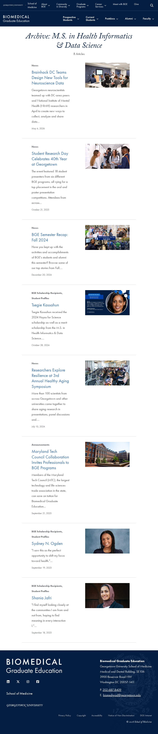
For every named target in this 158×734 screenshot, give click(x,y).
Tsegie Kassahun (45, 305)
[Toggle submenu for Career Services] (105, 5)
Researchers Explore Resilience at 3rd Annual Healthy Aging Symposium (50, 378)
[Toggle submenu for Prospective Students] (78, 18)
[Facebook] (38, 682)
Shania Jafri (42, 598)
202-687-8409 (112, 690)
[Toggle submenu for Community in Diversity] (69, 5)
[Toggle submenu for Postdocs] (117, 18)
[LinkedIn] (8, 682)
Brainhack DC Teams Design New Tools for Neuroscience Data (50, 77)
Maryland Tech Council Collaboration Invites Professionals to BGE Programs (50, 459)
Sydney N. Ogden (47, 543)
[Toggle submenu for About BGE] (49, 5)
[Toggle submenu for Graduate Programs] (87, 5)
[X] (18, 682)
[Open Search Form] (152, 5)
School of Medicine (32, 5)
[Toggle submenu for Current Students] (97, 18)
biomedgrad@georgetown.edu (122, 695)
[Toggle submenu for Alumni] (135, 18)
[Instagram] (28, 682)
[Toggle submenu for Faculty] (153, 18)
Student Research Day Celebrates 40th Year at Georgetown (50, 159)
